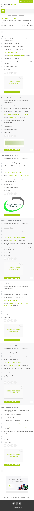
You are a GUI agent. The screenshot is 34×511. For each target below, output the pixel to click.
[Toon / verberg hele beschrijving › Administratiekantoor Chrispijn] (18, 432)
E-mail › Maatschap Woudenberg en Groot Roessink (16, 114)
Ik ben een (26, 1)
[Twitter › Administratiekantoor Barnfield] (5, 193)
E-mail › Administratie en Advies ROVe (13, 362)
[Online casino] (17, 476)
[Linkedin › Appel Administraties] (11, 73)
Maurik (11, 163)
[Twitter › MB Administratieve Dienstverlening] (5, 258)
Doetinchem (13, 291)
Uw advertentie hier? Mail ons (17, 492)
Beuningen (12, 353)
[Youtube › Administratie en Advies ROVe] (15, 382)
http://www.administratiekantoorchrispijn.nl (18, 427)
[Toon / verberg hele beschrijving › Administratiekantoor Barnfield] (18, 180)
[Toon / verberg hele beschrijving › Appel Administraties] (18, 59)
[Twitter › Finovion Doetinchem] (5, 320)
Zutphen (12, 105)
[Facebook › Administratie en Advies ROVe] (8, 382)
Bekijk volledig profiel (12, 92)
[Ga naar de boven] (31, 92)
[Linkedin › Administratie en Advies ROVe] (11, 382)
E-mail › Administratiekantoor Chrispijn (13, 424)
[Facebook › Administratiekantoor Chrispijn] (8, 445)
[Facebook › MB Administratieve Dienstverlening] (8, 258)
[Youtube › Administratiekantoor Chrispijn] (15, 445)
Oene (11, 414)
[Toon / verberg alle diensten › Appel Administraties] (18, 62)
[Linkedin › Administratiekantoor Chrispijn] (11, 445)
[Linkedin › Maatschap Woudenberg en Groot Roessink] (11, 136)
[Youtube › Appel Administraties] (15, 73)
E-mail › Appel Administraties (10, 52)
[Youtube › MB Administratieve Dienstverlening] (15, 258)
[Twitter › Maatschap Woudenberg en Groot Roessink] (5, 136)
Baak (11, 227)
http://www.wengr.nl (12, 117)
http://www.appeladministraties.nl (16, 55)
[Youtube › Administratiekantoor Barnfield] (15, 193)
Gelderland (6, 43)
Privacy (20, 507)
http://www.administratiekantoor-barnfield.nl (18, 175)
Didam (11, 43)
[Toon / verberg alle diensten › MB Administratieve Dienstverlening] (18, 248)
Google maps (18, 43)
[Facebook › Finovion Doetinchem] (8, 320)
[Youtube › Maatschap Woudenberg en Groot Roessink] (15, 136)
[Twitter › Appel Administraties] (5, 73)
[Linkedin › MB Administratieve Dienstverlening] (11, 258)
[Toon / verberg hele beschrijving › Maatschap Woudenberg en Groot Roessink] (18, 121)
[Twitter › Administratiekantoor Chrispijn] (5, 445)
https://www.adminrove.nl (14, 365)
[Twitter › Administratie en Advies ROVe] (5, 382)
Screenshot (28, 55)
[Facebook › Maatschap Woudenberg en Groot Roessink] (8, 136)
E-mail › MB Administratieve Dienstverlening (14, 237)
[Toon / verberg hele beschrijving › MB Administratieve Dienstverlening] (18, 244)
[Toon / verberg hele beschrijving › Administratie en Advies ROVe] (18, 369)
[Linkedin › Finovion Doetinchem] (11, 320)
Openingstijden (8, 252)
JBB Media (15, 507)
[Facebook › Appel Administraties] (8, 73)
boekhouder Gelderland (16, 22)
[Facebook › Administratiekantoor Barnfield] (8, 193)
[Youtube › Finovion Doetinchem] (15, 320)
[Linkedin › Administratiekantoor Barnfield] (11, 193)
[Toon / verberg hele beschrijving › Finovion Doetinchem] (18, 308)
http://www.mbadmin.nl (13, 240)
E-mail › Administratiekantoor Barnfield (13, 172)
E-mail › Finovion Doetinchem (11, 300)
